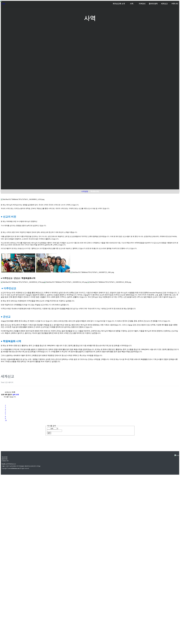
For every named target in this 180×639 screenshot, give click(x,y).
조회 (17, 394)
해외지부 (5, 459)
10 (6, 420)
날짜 (14, 394)
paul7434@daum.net (11, 464)
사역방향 (84, 191)
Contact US (5, 461)
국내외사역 (94, 191)
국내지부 (5, 457)
